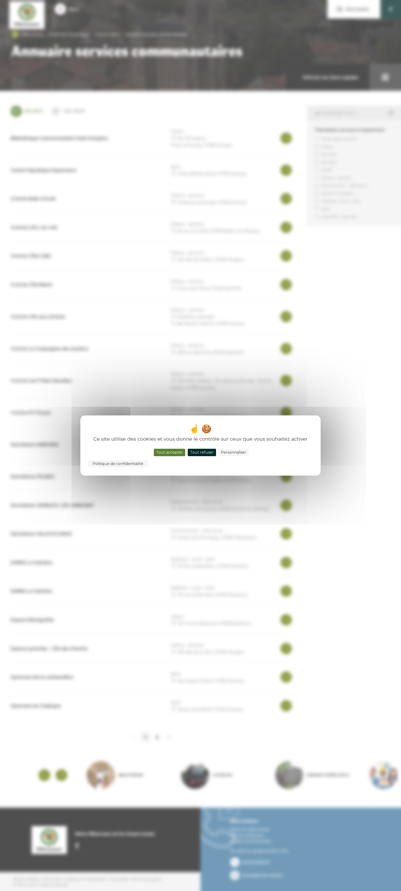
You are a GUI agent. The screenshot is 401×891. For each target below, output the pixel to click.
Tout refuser (202, 452)
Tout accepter (169, 452)
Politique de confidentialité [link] (118, 463)
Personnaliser (233, 452)
